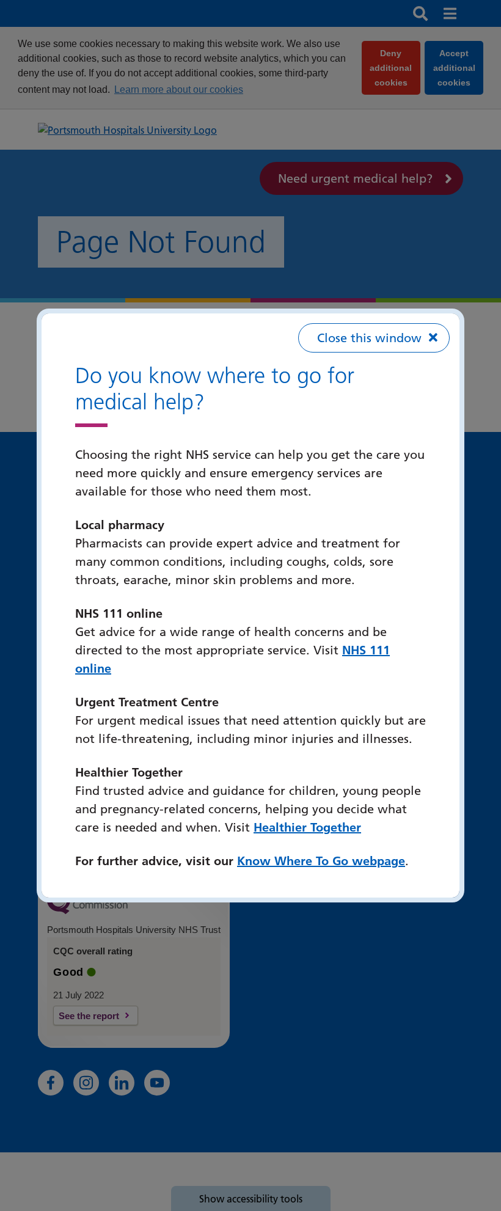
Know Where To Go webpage (321, 861)
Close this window (369, 338)
